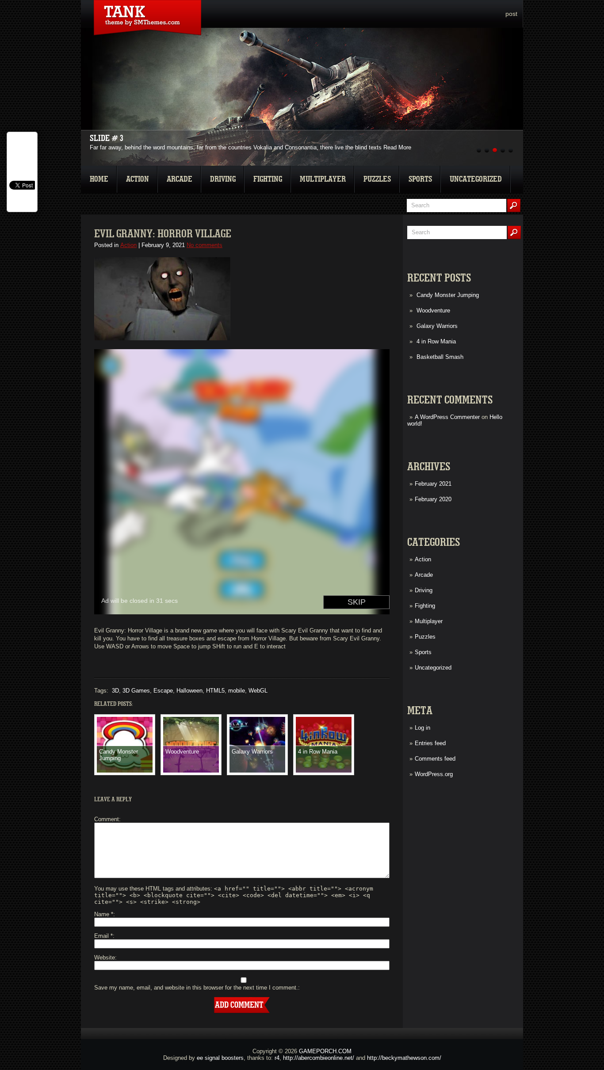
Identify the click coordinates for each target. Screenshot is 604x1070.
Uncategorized (476, 179)
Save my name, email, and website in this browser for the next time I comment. (196, 987)
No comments (204, 245)
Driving (223, 179)
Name (103, 914)
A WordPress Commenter (447, 417)
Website (104, 957)
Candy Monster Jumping (448, 295)
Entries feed (430, 743)
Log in (422, 727)
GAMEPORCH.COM (325, 1051)
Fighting (267, 179)
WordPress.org (434, 774)
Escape (163, 690)
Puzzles (377, 179)
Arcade (179, 179)
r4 (277, 1058)
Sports (420, 179)
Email (103, 936)
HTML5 (215, 690)
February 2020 (433, 499)
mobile (236, 690)
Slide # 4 (106, 138)
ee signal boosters (220, 1058)
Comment (106, 819)
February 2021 (433, 483)
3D (115, 690)
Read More (397, 147)
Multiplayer (323, 179)
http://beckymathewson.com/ (404, 1058)
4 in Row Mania (436, 341)
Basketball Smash (440, 357)
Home (99, 179)
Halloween (189, 690)
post (511, 13)
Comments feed (435, 758)
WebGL (258, 690)
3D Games (136, 690)
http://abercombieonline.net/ (318, 1058)
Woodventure (433, 310)
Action (137, 179)
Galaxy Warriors (437, 326)
